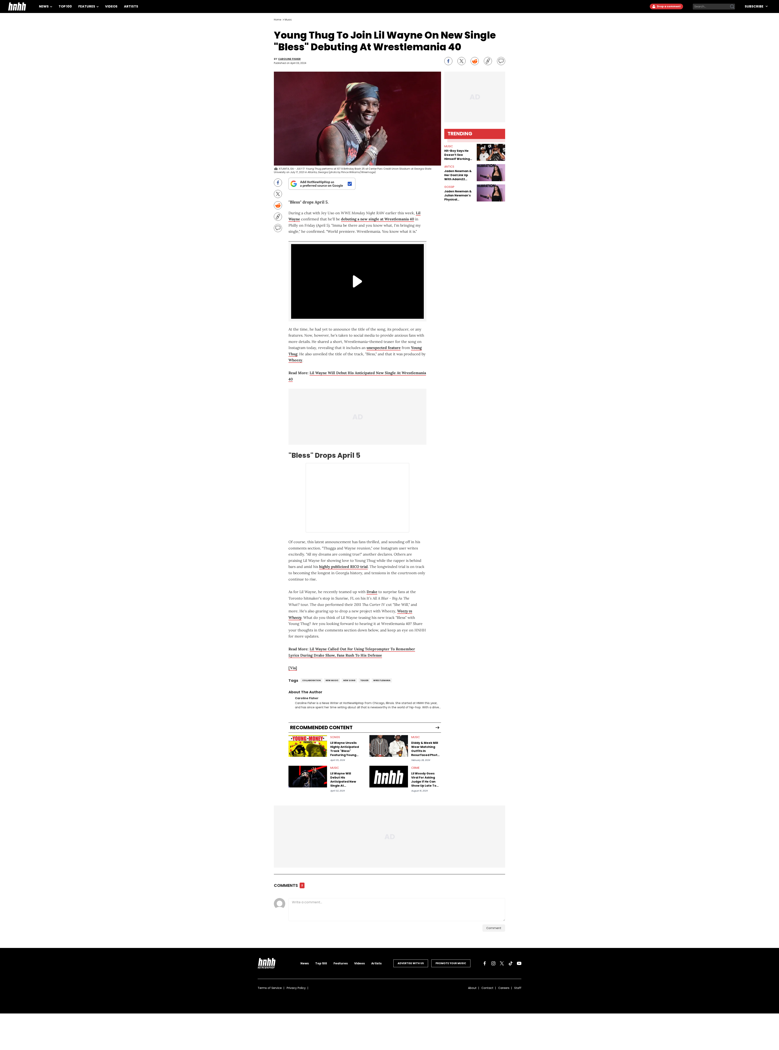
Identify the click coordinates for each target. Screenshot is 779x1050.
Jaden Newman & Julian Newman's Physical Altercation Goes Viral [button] (458, 195)
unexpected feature (384, 347)
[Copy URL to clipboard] (488, 61)
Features (87, 6)
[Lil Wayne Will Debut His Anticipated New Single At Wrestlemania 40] (307, 776)
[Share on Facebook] (448, 61)
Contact (487, 988)
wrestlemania (381, 680)
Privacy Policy (296, 988)
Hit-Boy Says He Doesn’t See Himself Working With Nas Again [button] (457, 155)
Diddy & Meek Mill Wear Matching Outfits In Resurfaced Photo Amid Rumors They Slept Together (425, 749)
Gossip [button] (449, 187)
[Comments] (501, 61)
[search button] (732, 6)
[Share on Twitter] (461, 61)
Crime (415, 768)
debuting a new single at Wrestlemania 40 (377, 219)
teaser (364, 680)
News (44, 6)
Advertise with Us (411, 963)
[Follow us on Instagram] (493, 963)
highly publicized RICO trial (343, 566)
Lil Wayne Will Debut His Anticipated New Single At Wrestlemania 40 (343, 779)
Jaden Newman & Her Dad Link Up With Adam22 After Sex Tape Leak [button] (458, 175)
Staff (517, 988)
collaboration (311, 680)
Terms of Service (270, 988)
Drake (372, 591)
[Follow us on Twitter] (502, 963)
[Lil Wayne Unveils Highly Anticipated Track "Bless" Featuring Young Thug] (307, 746)
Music (288, 19)
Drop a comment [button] (668, 6)
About (472, 988)
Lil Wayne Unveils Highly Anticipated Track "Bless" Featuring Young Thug (344, 749)
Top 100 (65, 6)
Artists (131, 6)
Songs (335, 737)
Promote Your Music (451, 963)
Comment (493, 928)
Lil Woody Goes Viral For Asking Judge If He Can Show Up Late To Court (423, 779)
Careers (503, 988)
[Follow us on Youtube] (519, 963)
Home (277, 19)
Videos (111, 6)
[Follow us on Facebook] (484, 963)
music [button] (448, 146)
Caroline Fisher (289, 59)
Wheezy (295, 360)
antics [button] (449, 167)
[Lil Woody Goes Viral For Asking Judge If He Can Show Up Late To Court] (388, 776)
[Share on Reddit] (474, 61)
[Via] (292, 668)
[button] (491, 152)
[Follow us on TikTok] (510, 963)
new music (332, 680)
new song (349, 680)
